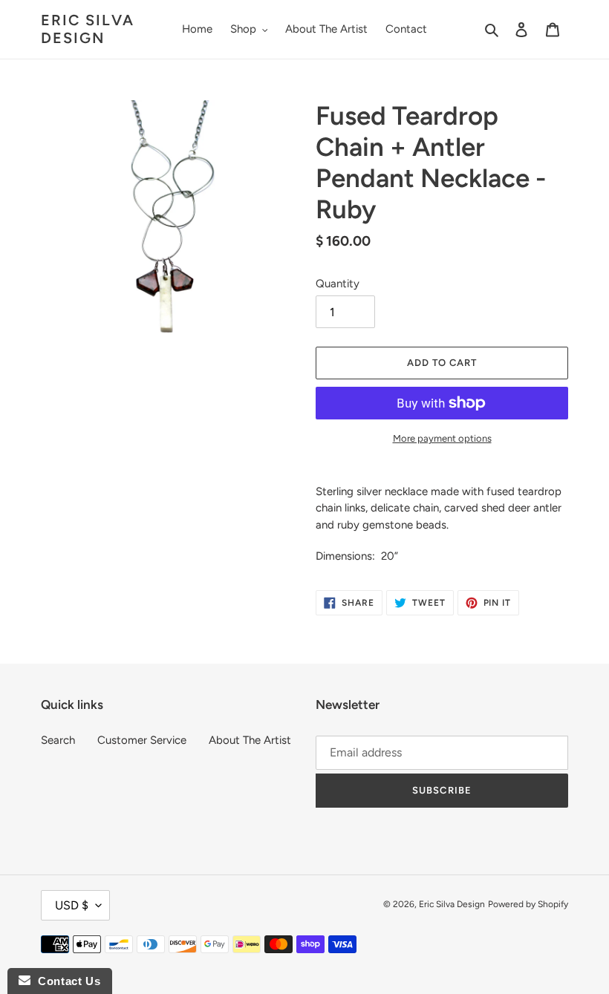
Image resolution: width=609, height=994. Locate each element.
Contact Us (65, 981)
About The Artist (250, 740)
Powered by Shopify (528, 904)
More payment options (442, 438)
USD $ (71, 905)
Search (58, 740)
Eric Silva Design (87, 29)
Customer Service (141, 740)
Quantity (337, 283)
